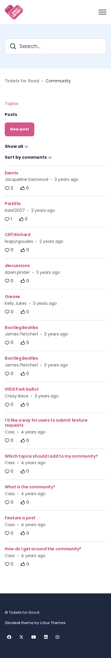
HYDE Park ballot (21, 389)
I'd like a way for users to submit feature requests (46, 422)
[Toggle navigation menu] (102, 12)
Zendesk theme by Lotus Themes (35, 622)
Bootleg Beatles (21, 327)
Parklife (12, 204)
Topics (11, 104)
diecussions (17, 266)
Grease (12, 296)
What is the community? (30, 487)
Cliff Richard (17, 235)
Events (11, 173)
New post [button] (19, 129)
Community (58, 81)
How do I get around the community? (43, 549)
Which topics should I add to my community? (51, 456)
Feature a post (20, 518)
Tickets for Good (22, 81)
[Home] (14, 12)
